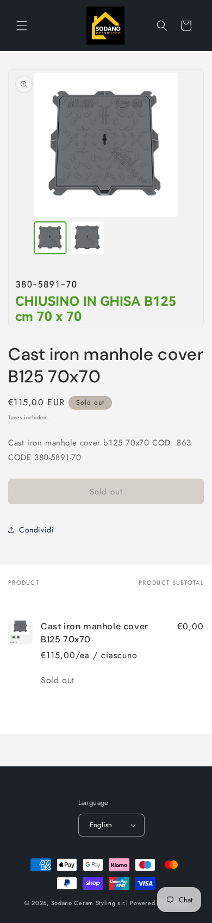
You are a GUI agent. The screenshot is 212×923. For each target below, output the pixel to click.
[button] (22, 26)
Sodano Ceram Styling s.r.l (89, 903)
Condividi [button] (36, 529)
